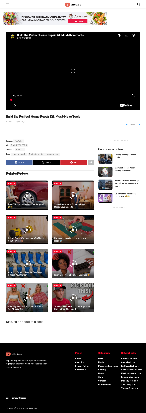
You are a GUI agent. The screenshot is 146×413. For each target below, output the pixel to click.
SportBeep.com (128, 384)
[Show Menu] (7, 4)
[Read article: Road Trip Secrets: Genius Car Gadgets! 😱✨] (27, 195)
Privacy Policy (82, 366)
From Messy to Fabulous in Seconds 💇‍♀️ (72, 275)
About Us (79, 362)
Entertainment (105, 384)
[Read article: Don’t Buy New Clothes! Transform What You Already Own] (27, 297)
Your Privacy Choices (16, 398)
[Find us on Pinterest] (139, 408)
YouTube (19, 141)
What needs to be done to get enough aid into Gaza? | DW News (127, 183)
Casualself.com (128, 362)
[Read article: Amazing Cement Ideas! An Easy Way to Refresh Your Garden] (27, 263)
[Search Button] (138, 4)
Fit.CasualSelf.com (130, 366)
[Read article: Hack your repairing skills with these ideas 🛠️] (73, 229)
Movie (101, 362)
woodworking (52, 154)
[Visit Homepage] (73, 4)
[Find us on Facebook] (127, 408)
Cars (100, 377)
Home (78, 359)
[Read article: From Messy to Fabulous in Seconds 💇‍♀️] (73, 263)
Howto (19, 149)
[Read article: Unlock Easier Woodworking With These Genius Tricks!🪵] (27, 229)
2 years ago (20, 121)
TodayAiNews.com (130, 388)
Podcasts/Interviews (108, 366)
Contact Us (80, 370)
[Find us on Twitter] (131, 408)
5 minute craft (19, 154)
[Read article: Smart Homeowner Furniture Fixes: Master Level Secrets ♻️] (73, 195)
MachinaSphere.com (131, 373)
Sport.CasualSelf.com (131, 370)
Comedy (102, 381)
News (100, 359)
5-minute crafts (36, 154)
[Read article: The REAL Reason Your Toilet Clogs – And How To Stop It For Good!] (73, 297)
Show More (118, 207)
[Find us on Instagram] (135, 408)
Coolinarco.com (129, 359)
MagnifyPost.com (129, 381)
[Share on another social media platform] (91, 162)
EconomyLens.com (130, 377)
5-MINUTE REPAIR (19, 145)
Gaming (102, 370)
